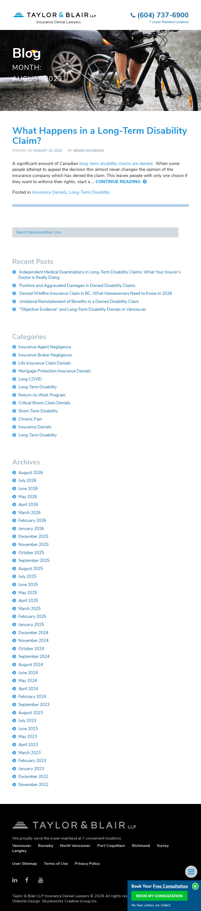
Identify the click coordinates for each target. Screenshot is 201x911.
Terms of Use (56, 863)
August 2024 (30, 664)
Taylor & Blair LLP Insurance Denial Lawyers (100, 825)
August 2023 (30, 713)
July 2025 (27, 576)
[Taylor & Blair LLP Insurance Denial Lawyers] (54, 12)
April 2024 (28, 689)
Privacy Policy (87, 863)
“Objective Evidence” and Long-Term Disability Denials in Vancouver (82, 309)
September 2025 (34, 560)
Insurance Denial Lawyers (58, 22)
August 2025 (30, 568)
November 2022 (33, 785)
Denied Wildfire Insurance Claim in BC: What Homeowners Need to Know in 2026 (95, 293)
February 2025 (32, 616)
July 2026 (27, 480)
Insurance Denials (49, 192)
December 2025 (33, 536)
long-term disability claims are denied (115, 163)
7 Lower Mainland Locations (169, 22)
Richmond (141, 845)
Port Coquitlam (111, 845)
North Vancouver (75, 845)
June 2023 (28, 729)
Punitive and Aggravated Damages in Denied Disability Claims (77, 285)
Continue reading (119, 182)
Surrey (163, 845)
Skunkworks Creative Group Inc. (70, 901)
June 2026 (28, 488)
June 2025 (28, 584)
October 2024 (31, 649)
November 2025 (33, 544)
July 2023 (27, 720)
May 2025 (27, 593)
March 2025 (29, 609)
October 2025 (31, 553)
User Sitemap (24, 863)
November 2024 (33, 640)
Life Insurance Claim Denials (44, 363)
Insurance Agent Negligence (44, 347)
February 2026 (32, 520)
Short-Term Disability (38, 411)
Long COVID (30, 379)
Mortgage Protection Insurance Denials (54, 371)
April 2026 (28, 504)
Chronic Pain (30, 419)
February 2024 (32, 696)
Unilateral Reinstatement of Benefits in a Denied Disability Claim (79, 301)
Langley (19, 851)
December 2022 (33, 776)
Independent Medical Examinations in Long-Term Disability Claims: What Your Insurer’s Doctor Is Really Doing (99, 274)
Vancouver (21, 845)
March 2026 (29, 513)
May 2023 (27, 736)
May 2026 (27, 497)
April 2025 (28, 600)
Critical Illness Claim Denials (44, 403)
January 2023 (31, 769)
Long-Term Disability (89, 192)
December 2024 (33, 633)
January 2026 (31, 528)
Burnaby (45, 845)
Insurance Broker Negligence (45, 355)
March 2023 (29, 753)
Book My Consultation (159, 896)
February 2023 (32, 760)
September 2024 (34, 656)
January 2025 (31, 624)
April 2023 (28, 745)
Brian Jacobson (89, 150)
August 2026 (30, 473)
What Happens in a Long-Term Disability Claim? (99, 135)
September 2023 (34, 704)
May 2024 (27, 680)
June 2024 (28, 673)
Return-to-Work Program (41, 395)
